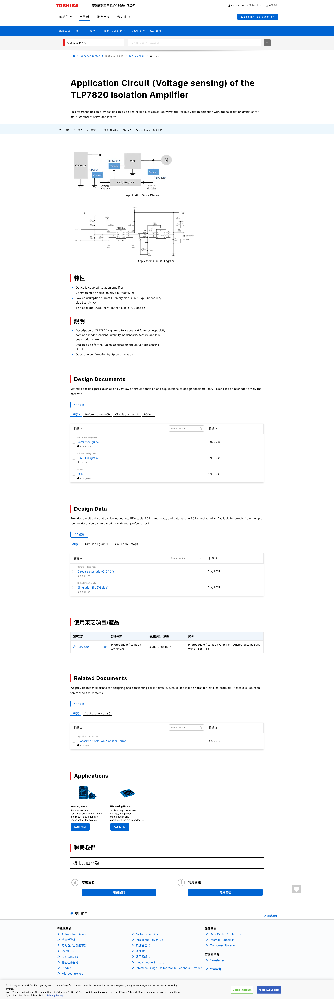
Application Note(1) (97, 713)
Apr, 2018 (214, 442)
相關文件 (127, 130)
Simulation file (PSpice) (93, 587)
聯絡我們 (119, 892)
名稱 (76, 428)
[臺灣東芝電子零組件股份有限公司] (113, 5)
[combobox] (194, 42)
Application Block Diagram (143, 195)
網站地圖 (272, 915)
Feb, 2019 (214, 741)
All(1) (75, 713)
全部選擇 (79, 404)
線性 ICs (141, 951)
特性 (59, 130)
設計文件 (78, 130)
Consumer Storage (222, 945)
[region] (167, 989)
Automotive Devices (75, 934)
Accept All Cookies (269, 989)
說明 (67, 130)
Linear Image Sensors (150, 962)
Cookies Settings (242, 989)
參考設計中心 (136, 55)
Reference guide (88, 442)
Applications (143, 130)
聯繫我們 (157, 130)
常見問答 (225, 892)
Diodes (66, 968)
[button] (245, 6)
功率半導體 (69, 939)
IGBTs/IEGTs (70, 956)
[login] (296, 889)
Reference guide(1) (98, 414)
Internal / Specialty (222, 939)
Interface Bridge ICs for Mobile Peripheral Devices (169, 968)
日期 (211, 428)
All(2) (76, 544)
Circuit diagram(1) (127, 414)
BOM (80, 474)
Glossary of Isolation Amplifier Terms (101, 741)
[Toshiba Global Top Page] (74, 5)
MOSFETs (68, 951)
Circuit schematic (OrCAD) (95, 571)
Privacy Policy (55, 995)
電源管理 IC (143, 945)
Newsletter (217, 960)
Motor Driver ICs (147, 934)
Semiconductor (90, 55)
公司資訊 (216, 969)
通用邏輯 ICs (144, 956)
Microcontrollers (72, 973)
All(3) (76, 414)
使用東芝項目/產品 (109, 130)
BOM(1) (149, 414)
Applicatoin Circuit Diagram (155, 261)
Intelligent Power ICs (149, 939)
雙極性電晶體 (70, 962)
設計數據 (91, 130)
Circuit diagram (87, 458)
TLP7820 (83, 646)
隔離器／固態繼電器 (74, 945)
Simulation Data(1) (126, 544)
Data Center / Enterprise (226, 934)
